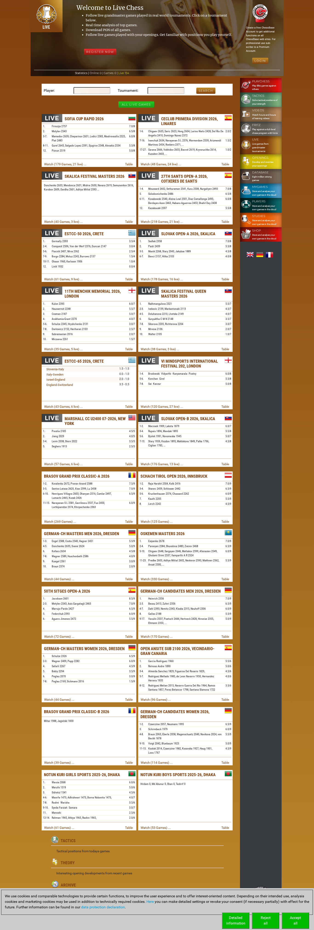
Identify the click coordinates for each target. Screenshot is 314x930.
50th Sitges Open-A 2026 (67, 591)
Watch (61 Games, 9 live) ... (63, 279)
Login (260, 61)
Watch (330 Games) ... (157, 579)
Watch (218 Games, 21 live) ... (162, 222)
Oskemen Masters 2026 (162, 533)
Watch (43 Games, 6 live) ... (63, 406)
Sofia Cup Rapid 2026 (84, 118)
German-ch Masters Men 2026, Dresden (81, 533)
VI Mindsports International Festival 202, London (189, 364)
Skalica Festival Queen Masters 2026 (183, 294)
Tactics (68, 840)
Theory (68, 862)
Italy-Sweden (54, 374)
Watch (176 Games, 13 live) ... (162, 464)
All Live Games (136, 104)
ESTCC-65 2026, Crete (84, 361)
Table (129, 164)
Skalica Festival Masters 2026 (94, 176)
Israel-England (55, 379)
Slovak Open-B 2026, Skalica (188, 418)
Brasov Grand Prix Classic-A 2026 (76, 476)
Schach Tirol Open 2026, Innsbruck (173, 476)
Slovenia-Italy (55, 369)
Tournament (127, 90)
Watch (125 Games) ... (157, 521)
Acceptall (295, 920)
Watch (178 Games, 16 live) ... (162, 279)
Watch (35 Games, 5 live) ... (63, 349)
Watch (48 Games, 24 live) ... (161, 164)
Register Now (100, 52)
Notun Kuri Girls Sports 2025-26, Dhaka (82, 774)
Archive (68, 885)
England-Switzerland (59, 385)
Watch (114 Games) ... (157, 762)
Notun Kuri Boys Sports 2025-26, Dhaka (178, 774)
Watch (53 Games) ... (156, 828)
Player (49, 90)
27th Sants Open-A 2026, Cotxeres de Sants (184, 179)
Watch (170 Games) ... (157, 636)
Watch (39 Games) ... (59, 762)
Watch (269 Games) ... (60, 521)
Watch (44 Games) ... (59, 579)
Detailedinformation (235, 920)
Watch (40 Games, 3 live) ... (63, 222)
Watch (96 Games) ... (156, 699)
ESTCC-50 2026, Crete (84, 233)
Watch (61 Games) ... (59, 828)
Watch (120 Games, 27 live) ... (162, 406)
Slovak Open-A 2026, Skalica (188, 233)
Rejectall (266, 920)
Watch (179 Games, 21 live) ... (65, 164)
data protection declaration (103, 907)
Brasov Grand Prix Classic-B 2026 (76, 711)
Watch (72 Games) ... (59, 636)
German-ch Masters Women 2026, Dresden (84, 648)
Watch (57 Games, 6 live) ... (63, 464)
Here (150, 901)
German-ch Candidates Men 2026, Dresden (180, 591)
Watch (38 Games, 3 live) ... (160, 349)
